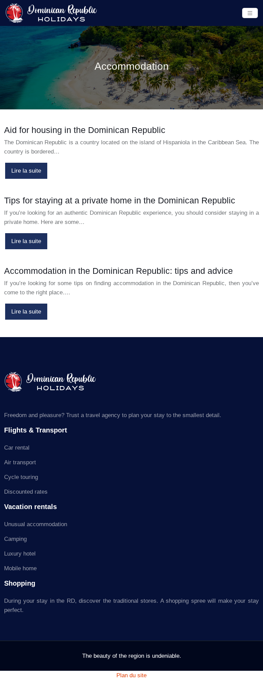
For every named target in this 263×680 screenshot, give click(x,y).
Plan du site (131, 675)
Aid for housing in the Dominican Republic (84, 130)
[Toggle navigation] (250, 13)
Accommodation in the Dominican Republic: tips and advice (118, 271)
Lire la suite (26, 171)
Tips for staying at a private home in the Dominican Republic (119, 200)
